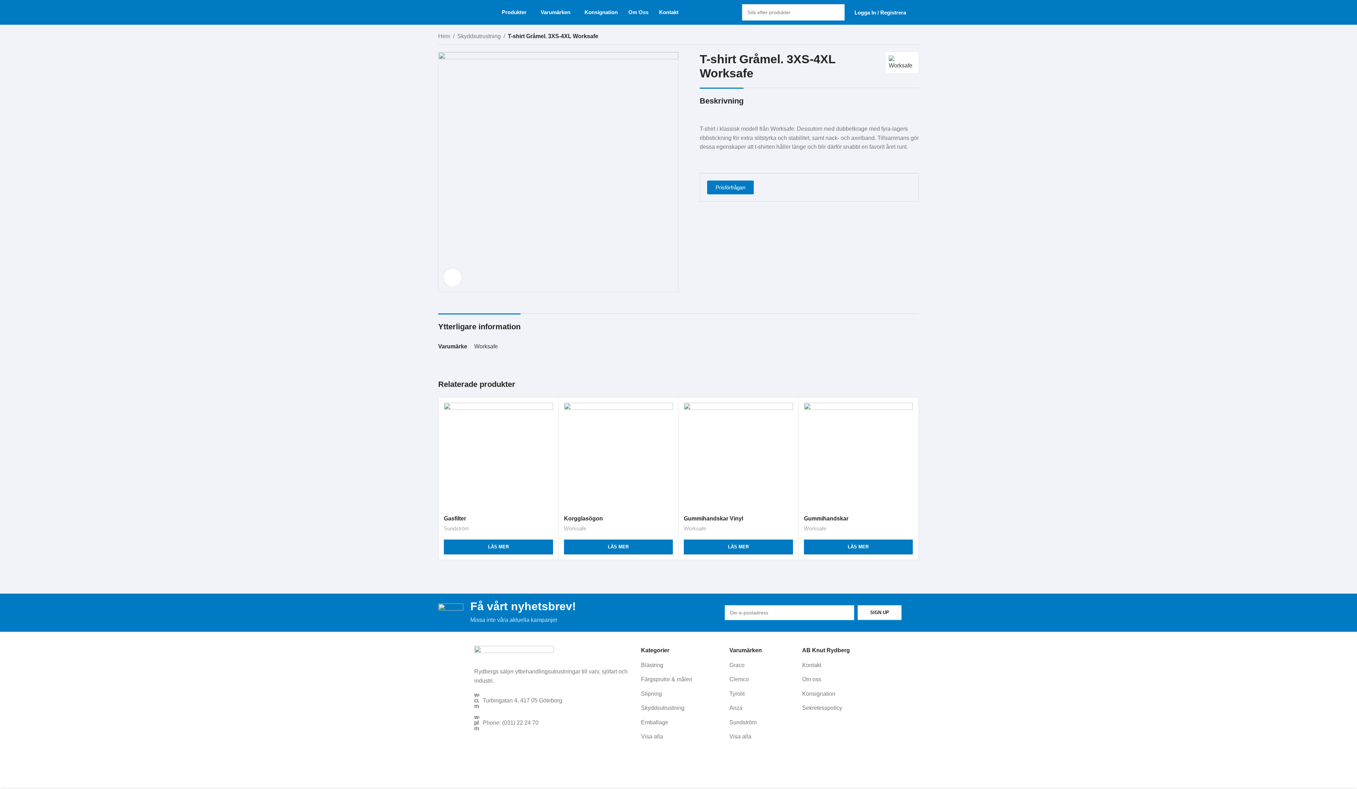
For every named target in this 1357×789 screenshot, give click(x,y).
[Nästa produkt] (915, 37)
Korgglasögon (583, 519)
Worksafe (486, 346)
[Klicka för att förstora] (453, 277)
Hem (444, 36)
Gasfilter (455, 519)
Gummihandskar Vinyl (713, 519)
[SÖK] (836, 12)
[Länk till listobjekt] (682, 665)
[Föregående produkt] (901, 37)
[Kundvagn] (916, 12)
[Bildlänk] (514, 652)
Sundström (456, 528)
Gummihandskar (826, 519)
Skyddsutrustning (479, 36)
